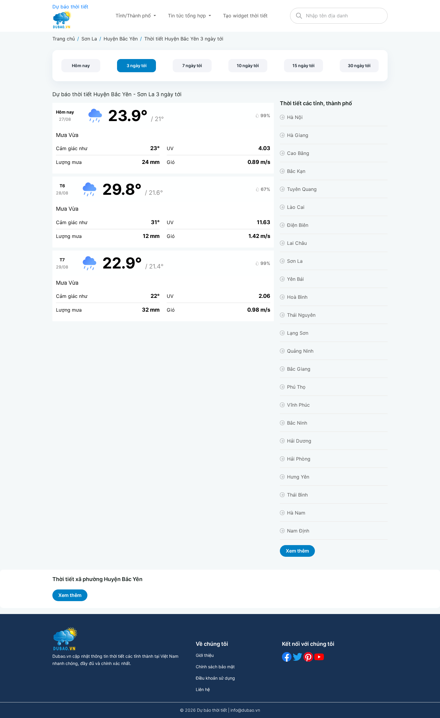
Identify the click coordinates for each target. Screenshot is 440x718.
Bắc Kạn (296, 171)
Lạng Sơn (297, 333)
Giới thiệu (205, 655)
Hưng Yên (298, 477)
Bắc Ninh (297, 423)
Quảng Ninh (300, 351)
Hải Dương (299, 441)
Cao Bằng (298, 153)
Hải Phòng (298, 459)
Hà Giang (297, 135)
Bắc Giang (298, 369)
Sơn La (89, 39)
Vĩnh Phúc (298, 405)
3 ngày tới (137, 65)
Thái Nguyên (301, 315)
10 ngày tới (248, 65)
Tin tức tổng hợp (187, 16)
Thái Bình (297, 495)
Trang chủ (63, 39)
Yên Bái (295, 279)
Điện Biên (297, 225)
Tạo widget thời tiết (245, 16)
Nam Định (298, 531)
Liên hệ (203, 689)
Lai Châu (297, 243)
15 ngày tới (303, 65)
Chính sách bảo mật (215, 666)
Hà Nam (296, 513)
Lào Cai (295, 207)
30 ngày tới (359, 65)
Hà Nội (295, 117)
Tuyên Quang (302, 189)
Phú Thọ (296, 387)
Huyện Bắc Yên (121, 39)
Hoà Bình (297, 297)
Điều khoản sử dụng (215, 678)
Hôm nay (81, 65)
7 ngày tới (192, 65)
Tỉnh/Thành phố (134, 16)
